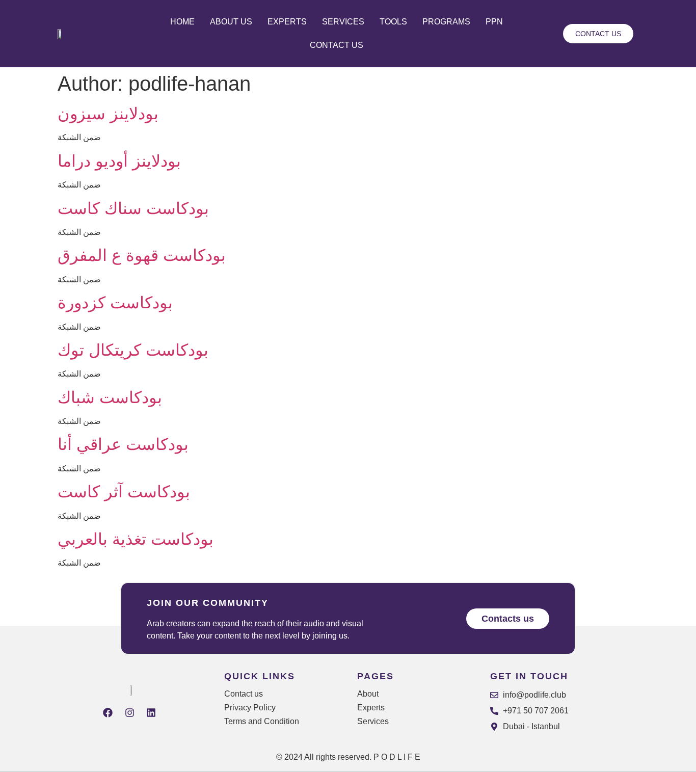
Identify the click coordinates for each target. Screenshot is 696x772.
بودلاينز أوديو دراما (119, 161)
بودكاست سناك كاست (133, 208)
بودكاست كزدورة (115, 303)
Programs (446, 21)
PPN (494, 21)
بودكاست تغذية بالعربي (135, 539)
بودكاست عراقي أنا (123, 444)
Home (182, 21)
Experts (287, 21)
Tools (393, 21)
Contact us (336, 45)
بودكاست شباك (110, 397)
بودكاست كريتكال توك (133, 350)
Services (343, 21)
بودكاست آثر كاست (124, 492)
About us (231, 21)
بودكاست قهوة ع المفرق (142, 255)
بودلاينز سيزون (108, 113)
